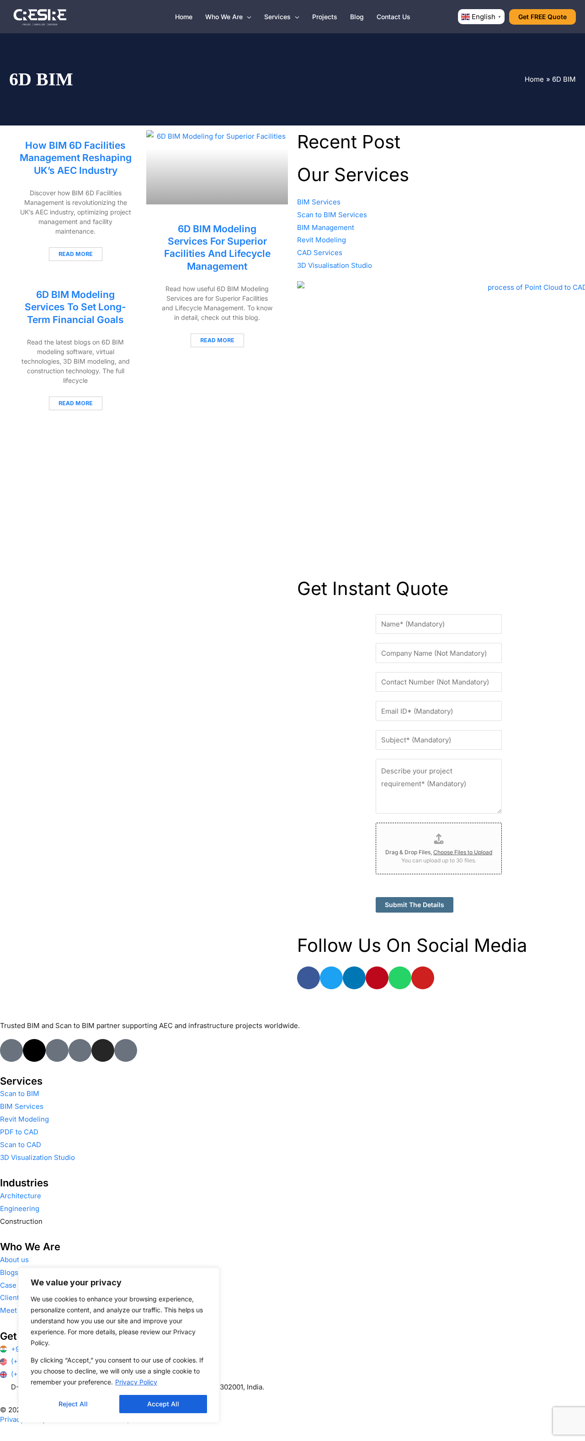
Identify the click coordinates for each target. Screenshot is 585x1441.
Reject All (73, 1404)
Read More (75, 254)
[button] (247, 17)
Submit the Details (414, 904)
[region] (118, 1345)
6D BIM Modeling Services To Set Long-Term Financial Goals (75, 307)
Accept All (163, 1404)
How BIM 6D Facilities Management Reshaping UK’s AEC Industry (76, 158)
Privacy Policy (136, 1382)
